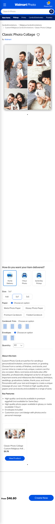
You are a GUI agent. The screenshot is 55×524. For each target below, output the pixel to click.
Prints (23, 17)
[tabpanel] (27, 77)
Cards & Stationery (36, 17)
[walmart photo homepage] (25, 5)
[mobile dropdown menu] (5, 5)
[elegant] (20, 326)
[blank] (5, 338)
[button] (38, 35)
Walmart (8, 39)
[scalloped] (27, 326)
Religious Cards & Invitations (31, 25)
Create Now (41, 497)
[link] (15, 442)
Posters (49, 17)
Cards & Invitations (9, 25)
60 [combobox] (15, 345)
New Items (6, 18)
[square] (5, 326)
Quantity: (6, 345)
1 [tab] (27, 114)
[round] (12, 326)
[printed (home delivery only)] (12, 338)
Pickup (16, 17)
